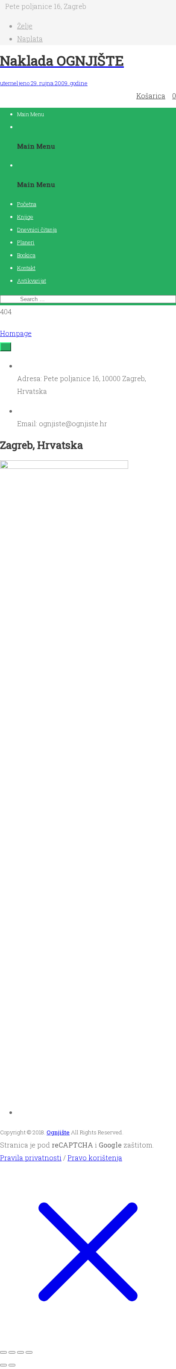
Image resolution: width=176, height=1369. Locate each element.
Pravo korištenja (94, 1157)
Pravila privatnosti (31, 1157)
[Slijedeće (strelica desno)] (12, 1365)
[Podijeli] (20, 1352)
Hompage (16, 333)
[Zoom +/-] (3, 1352)
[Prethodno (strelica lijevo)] (3, 1365)
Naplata (30, 38)
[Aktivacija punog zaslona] (12, 1352)
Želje (24, 25)
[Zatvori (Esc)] (29, 1352)
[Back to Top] (5, 346)
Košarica (150, 95)
